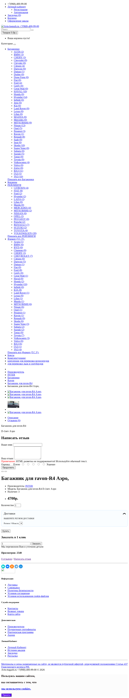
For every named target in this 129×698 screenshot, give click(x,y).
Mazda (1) (19, 301)
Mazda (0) (19, 205)
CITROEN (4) (21, 188)
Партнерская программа (21, 632)
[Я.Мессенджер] (3, 566)
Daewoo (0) (20, 68)
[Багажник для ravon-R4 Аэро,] (25, 391)
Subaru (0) (19, 151)
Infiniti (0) (19, 100)
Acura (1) (18, 241)
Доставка (12, 584)
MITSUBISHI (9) (23, 122)
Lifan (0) (18, 114)
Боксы (11, 355)
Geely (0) (18, 85)
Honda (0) (19, 94)
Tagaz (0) (18, 156)
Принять (6, 695)
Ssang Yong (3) (21, 324)
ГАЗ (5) (18, 173)
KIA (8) (18, 290)
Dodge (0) (19, 74)
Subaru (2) (19, 327)
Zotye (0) (18, 168)
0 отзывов (6, 559)
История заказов (16, 650)
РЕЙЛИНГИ (14, 185)
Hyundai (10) (20, 284)
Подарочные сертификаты (22, 629)
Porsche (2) (19, 222)
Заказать (36, 543)
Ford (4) (18, 83)
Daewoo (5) (20, 261)
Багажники (14, 49)
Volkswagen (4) (22, 162)
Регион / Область (11, 523)
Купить (6, 531)
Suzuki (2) (19, 329)
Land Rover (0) (21, 108)
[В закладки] (2, 471)
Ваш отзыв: (7, 458)
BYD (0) (18, 247)
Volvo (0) (18, 165)
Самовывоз (14, 587)
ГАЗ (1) (18, 346)
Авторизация (21, 12)
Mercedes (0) (20, 119)
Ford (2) (18, 193)
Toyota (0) (19, 159)
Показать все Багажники (21, 179)
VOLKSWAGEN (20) (25, 233)
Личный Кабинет (17, 647)
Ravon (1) (19, 134)
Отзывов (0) (14, 420)
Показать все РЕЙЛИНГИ (22, 236)
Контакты (13, 608)
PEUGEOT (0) (21, 219)
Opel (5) (18, 128)
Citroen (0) (19, 258)
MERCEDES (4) (22, 207)
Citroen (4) (19, 66)
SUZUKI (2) (20, 227)
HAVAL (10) (20, 91)
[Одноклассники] (12, 566)
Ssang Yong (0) (21, 148)
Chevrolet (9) (20, 60)
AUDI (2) (19, 51)
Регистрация (20, 9)
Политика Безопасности (21, 590)
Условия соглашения (19, 593)
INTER (29, 486)
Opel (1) (18, 310)
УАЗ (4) (18, 349)
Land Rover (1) (21, 292)
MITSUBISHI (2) (23, 210)
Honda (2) (19, 281)
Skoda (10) (19, 145)
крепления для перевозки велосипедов (28, 361)
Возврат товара (16, 611)
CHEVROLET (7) (23, 256)
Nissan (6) (19, 307)
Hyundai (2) (20, 196)
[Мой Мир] (21, 566)
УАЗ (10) (18, 176)
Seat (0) (18, 142)
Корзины (12, 182)
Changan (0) (20, 250)
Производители (16, 626)
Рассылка (13, 656)
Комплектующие (17, 358)
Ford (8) (18, 270)
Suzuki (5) (19, 154)
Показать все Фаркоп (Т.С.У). (23, 352)
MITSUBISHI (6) (23, 304)
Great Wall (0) (21, 88)
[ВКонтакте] (7, 566)
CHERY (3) (20, 57)
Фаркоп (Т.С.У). (16, 239)
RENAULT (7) (21, 224)
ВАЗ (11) (18, 171)
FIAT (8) (18, 190)
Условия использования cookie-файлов (28, 596)
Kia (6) (17, 105)
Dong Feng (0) (21, 77)
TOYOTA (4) (21, 230)
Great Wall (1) (21, 275)
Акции (11, 635)
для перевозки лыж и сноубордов (25, 363)
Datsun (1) (19, 71)
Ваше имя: (6, 444)
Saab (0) (18, 139)
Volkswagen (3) (22, 338)
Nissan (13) (19, 125)
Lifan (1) (18, 298)
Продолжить (8, 467)
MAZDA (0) (20, 117)
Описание (13, 417)
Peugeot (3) (19, 131)
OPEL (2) (19, 216)
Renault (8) (19, 137)
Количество (7, 505)
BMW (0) (19, 244)
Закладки (12, 653)
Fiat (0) (17, 80)
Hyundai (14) (20, 97)
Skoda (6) (19, 321)
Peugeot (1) (19, 312)
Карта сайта (14, 614)
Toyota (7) (19, 335)
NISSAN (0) (20, 213)
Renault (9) (19, 318)
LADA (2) (19, 199)
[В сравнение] (5, 471)
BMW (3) (19, 54)
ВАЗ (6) (18, 344)
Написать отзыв (22, 559)
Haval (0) (18, 278)
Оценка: (5, 464)
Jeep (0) (18, 102)
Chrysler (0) (20, 63)
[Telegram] (16, 566)
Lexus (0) (18, 111)
